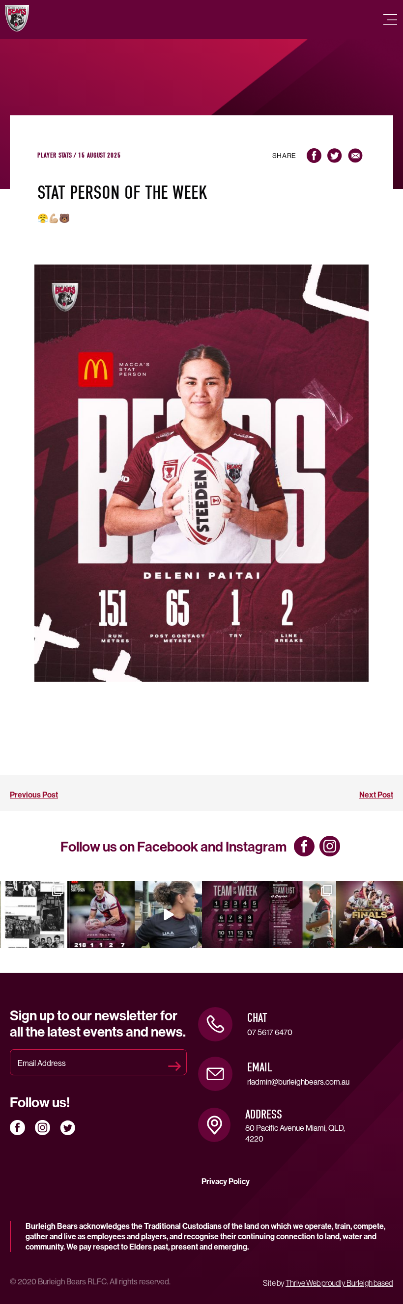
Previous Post (34, 794)
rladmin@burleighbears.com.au (298, 1082)
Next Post (376, 794)
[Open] (34, 914)
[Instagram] (57, 939)
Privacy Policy (226, 1181)
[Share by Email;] (355, 155)
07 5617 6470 (269, 1032)
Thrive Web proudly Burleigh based (339, 1283)
